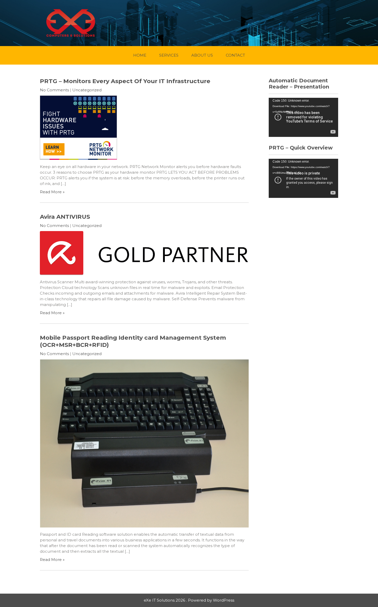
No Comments (54, 89)
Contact (235, 55)
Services (168, 55)
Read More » (52, 191)
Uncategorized (87, 89)
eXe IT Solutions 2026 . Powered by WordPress (189, 600)
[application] (303, 117)
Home (139, 55)
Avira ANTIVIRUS (65, 216)
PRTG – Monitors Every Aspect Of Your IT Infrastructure (125, 81)
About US (202, 55)
